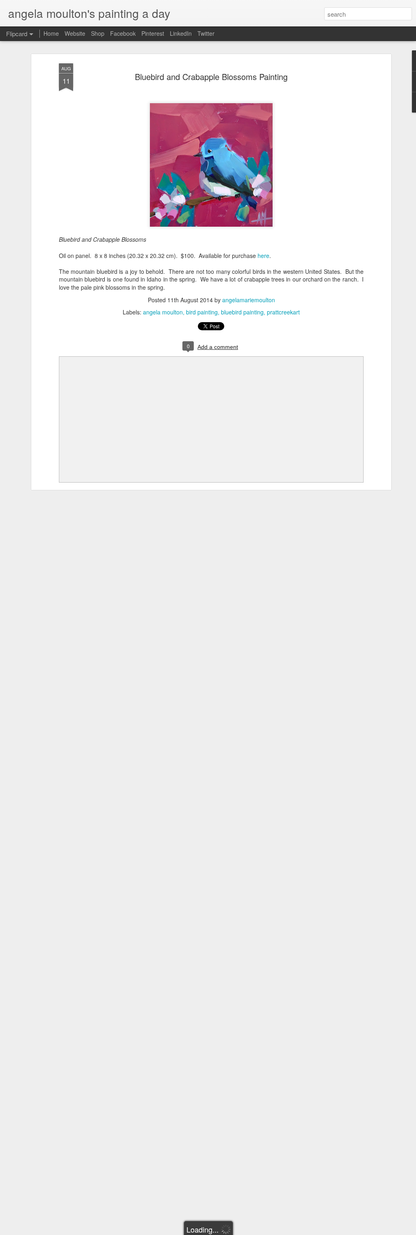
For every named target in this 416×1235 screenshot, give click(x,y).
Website (75, 33)
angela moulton (163, 312)
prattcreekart (283, 312)
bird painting (202, 312)
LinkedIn (181, 33)
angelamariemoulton (248, 300)
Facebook (123, 33)
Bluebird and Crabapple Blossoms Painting (211, 76)
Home (51, 33)
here (263, 255)
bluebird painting (242, 312)
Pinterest (152, 33)
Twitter (205, 33)
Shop (97, 33)
